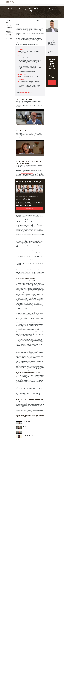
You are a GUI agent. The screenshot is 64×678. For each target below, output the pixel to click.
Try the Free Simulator (52, 83)
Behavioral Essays (21, 55)
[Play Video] (19, 423)
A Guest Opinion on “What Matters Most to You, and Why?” (9, 28)
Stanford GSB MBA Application (26, 92)
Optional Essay (20, 79)
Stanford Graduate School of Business (32, 21)
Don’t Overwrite (8, 25)
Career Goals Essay (21, 74)
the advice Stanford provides (27, 173)
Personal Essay (20, 49)
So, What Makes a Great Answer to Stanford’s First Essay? (9, 35)
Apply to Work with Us (30, 208)
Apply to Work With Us (53, 1)
